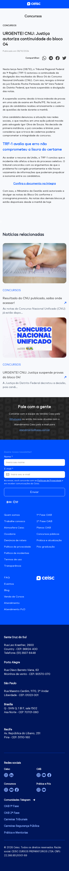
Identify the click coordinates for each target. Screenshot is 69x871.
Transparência (12, 566)
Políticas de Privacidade (49, 481)
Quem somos (12, 515)
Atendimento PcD (14, 609)
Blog (6, 590)
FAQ (7, 577)
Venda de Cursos (14, 596)
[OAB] (39, 775)
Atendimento (12, 603)
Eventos (9, 584)
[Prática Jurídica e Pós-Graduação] (44, 790)
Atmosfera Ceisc (14, 527)
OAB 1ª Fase (11, 806)
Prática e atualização (49, 540)
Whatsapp (15, 419)
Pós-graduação (46, 547)
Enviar (34, 492)
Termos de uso (13, 559)
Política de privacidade (17, 547)
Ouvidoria (9, 534)
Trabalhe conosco (14, 521)
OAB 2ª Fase (11, 813)
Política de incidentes (16, 553)
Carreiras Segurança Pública (21, 826)
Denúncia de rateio (15, 540)
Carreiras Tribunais (15, 819)
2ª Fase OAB (44, 521)
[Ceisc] (6, 775)
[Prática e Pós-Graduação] (39, 790)
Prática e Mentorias (16, 832)
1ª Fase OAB (44, 515)
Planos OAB (44, 527)
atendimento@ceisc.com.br (34, 430)
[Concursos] (6, 790)
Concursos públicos (48, 534)
